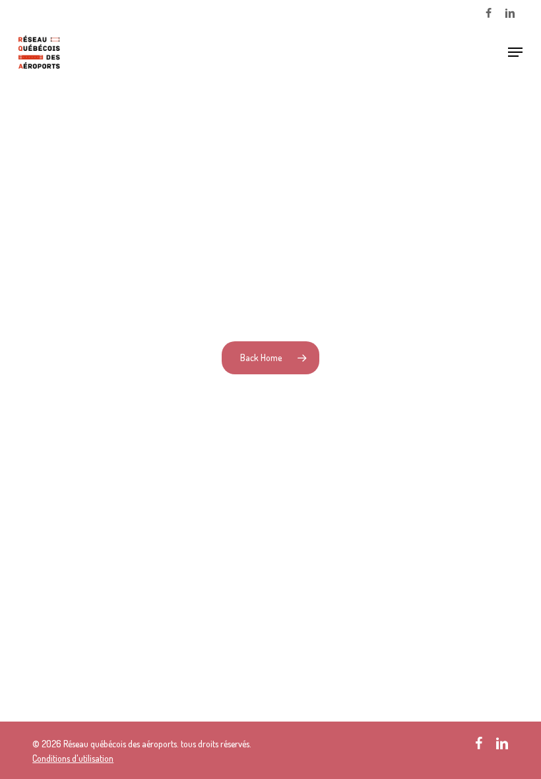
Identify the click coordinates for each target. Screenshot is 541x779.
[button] (515, 52)
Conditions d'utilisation (72, 758)
